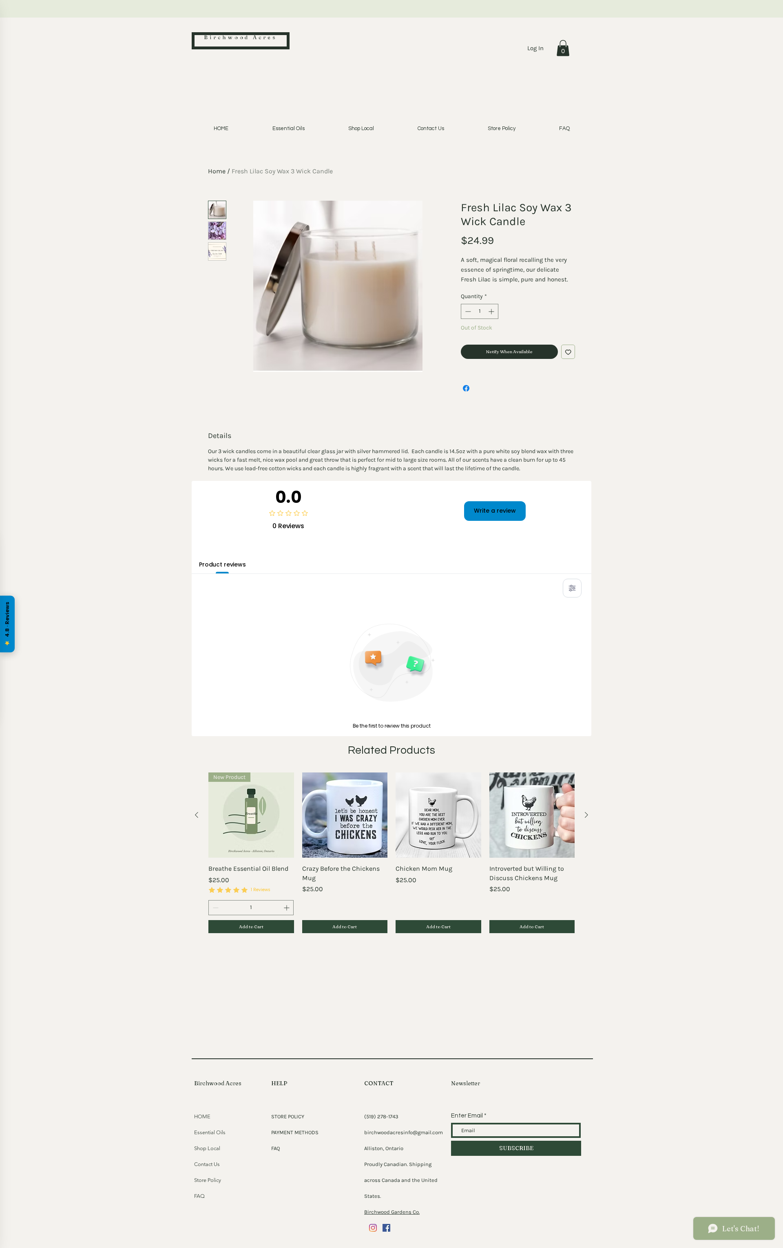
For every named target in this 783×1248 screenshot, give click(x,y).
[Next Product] (586, 815)
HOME (202, 1116)
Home (217, 171)
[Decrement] (467, 311)
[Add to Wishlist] (568, 352)
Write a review (495, 511)
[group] (391, 853)
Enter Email (467, 1116)
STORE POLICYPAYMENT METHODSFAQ (295, 1132)
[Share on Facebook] (466, 388)
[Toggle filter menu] (572, 588)
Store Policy (207, 1180)
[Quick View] (345, 815)
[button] (563, 48)
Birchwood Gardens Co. (392, 1212)
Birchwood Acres (240, 37)
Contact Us (207, 1164)
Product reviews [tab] (222, 564)
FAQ (199, 1196)
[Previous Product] (196, 815)
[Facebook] (386, 1228)
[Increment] (492, 311)
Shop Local (207, 1148)
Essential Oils (210, 1132)
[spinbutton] (479, 311)
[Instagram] (373, 1228)
